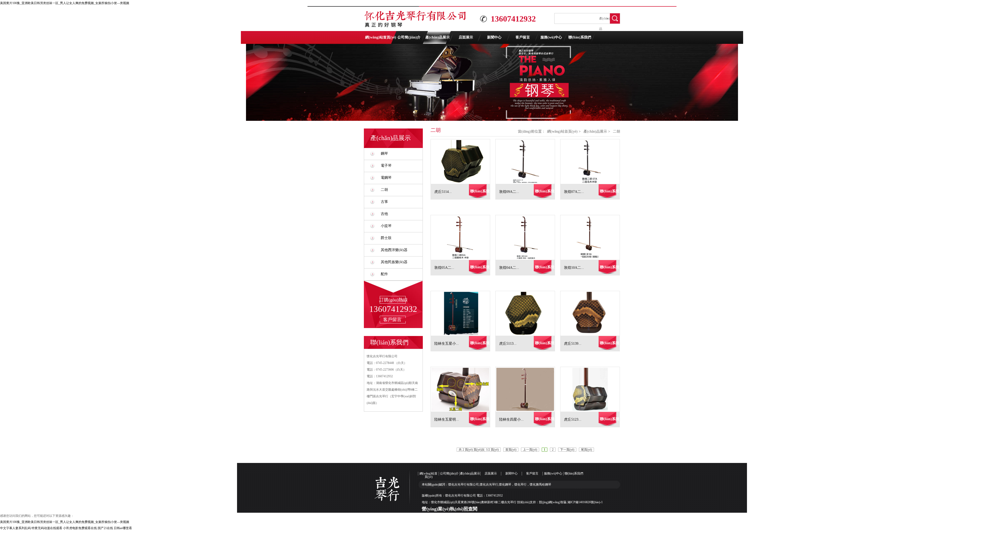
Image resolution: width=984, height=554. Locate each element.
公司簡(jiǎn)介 (409, 37)
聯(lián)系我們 (579, 37)
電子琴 (386, 165)
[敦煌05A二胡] (462, 237)
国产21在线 (105, 528)
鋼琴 (384, 153)
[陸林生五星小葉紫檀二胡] (462, 313)
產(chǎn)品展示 (437, 37)
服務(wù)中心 (551, 37)
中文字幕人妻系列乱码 (15, 528)
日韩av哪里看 (123, 528)
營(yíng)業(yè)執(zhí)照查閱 (449, 508)
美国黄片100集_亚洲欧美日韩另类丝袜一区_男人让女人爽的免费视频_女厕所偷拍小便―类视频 (64, 3)
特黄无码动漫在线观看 (47, 528)
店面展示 (466, 37)
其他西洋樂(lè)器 (394, 250)
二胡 (384, 190)
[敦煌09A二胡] (527, 161)
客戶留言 (523, 37)
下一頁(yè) (567, 449)
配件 (384, 274)
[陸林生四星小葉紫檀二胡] (527, 389)
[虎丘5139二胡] (592, 313)
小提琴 (386, 226)
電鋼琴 (386, 178)
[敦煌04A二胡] (527, 237)
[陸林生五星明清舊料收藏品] (462, 389)
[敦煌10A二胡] (592, 237)
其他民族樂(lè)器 (394, 262)
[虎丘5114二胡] (462, 161)
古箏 (384, 202)
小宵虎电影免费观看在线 (80, 528)
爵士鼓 (386, 238)
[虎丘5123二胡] (592, 389)
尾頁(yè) (586, 449)
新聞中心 (494, 37)
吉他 (384, 214)
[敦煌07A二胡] (592, 161)
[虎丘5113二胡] (527, 313)
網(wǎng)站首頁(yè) (380, 37)
